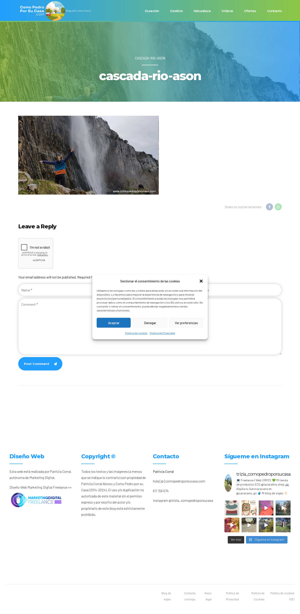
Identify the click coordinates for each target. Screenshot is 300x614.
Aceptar (113, 323)
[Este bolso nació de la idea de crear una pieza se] (249, 507)
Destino (176, 11)
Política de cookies (136, 332)
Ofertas (250, 11)
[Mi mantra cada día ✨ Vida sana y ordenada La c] (283, 525)
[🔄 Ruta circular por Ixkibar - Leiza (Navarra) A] (249, 525)
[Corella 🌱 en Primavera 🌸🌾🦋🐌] (283, 507)
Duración (152, 11)
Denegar (150, 323)
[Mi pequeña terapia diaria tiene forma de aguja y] (266, 507)
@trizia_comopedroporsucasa (191, 500)
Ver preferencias (186, 323)
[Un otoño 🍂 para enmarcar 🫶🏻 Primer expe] (231, 525)
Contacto (274, 11)
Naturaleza (202, 11)
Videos (227, 11)
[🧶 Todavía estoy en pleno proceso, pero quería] (231, 507)
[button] (201, 281)
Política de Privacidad (162, 332)
